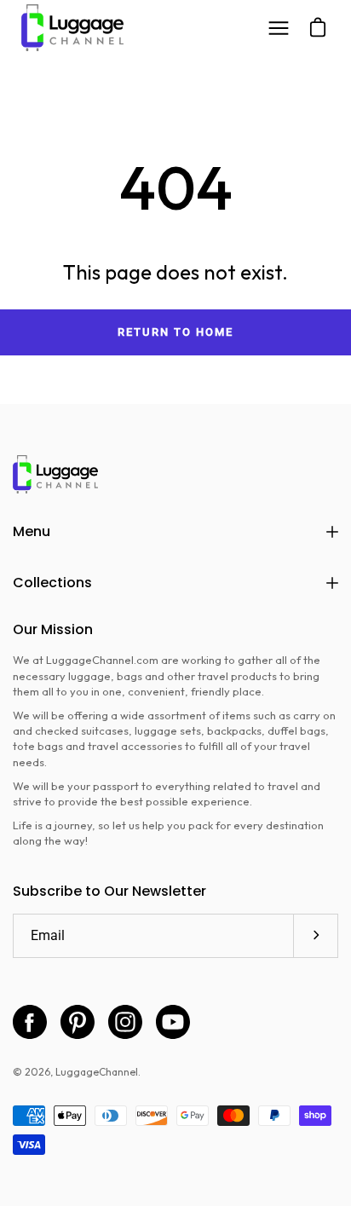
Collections (52, 582)
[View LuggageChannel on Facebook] (30, 1022)
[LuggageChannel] (72, 27)
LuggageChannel (96, 1071)
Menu (31, 531)
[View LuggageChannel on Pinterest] (77, 1022)
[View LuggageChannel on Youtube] (173, 1022)
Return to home (175, 332)
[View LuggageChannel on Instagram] (125, 1022)
